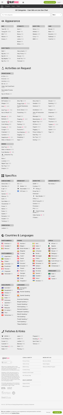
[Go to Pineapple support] (14, 393)
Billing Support (26, 386)
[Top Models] (23, 2)
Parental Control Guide (28, 372)
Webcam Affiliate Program (49, 366)
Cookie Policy (15, 413)
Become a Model (47, 361)
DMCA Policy (26, 366)
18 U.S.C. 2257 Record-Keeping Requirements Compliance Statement (17, 404)
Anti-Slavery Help (27, 375)
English (5, 362)
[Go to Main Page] (13, 2)
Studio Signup (46, 363)
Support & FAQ (26, 383)
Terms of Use (26, 363)
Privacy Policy (26, 361)
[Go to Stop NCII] (6, 398)
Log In (58, 2)
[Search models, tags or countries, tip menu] (60, 6)
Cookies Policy (26, 369)
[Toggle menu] (2, 2)
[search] (26, 14)
